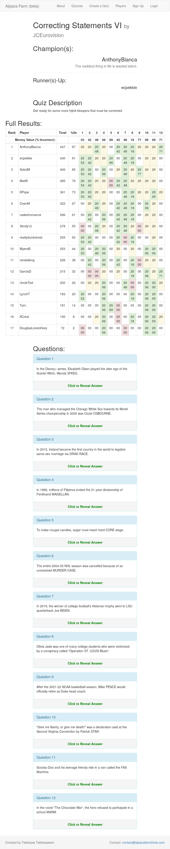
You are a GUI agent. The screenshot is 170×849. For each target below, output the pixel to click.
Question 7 (45, 596)
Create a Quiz (99, 6)
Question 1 (45, 358)
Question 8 (45, 636)
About (61, 6)
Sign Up (138, 6)
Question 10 (46, 717)
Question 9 (45, 676)
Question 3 (45, 439)
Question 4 (45, 479)
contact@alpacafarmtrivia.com (143, 842)
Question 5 (45, 519)
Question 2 (45, 399)
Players (121, 6)
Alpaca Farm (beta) (22, 6)
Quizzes (77, 6)
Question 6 (45, 555)
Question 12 (46, 797)
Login (154, 6)
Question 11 (46, 757)
